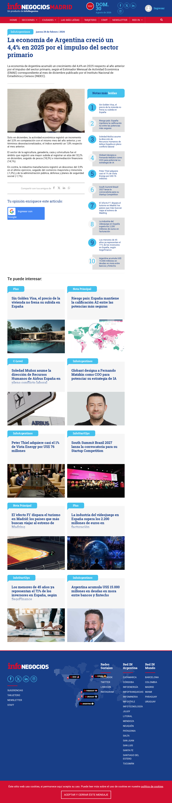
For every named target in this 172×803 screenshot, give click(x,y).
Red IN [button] (136, 19)
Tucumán (128, 763)
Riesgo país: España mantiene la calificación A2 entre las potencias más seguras (110, 124)
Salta (126, 735)
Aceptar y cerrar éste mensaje (86, 794)
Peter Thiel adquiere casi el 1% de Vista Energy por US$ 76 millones (108, 175)
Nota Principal (82, 289)
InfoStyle (129, 701)
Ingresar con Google (20, 214)
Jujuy (126, 711)
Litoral (127, 716)
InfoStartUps (81, 433)
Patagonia (129, 730)
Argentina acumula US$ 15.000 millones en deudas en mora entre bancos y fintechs (110, 262)
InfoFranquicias (133, 692)
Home (13, 19)
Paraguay (151, 696)
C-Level (18, 361)
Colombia (151, 682)
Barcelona (152, 677)
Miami (148, 692)
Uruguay (150, 701)
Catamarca (130, 677)
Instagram (107, 692)
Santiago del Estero (131, 757)
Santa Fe (128, 750)
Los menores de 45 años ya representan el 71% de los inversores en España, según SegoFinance (110, 245)
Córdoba (128, 682)
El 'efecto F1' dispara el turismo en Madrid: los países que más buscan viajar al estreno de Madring (110, 208)
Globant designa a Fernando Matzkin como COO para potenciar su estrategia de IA (110, 159)
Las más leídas (70, 19)
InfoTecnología (133, 706)
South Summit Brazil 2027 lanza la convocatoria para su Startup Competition (109, 191)
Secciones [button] (28, 19)
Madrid (149, 687)
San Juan (128, 740)
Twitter (105, 682)
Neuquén (128, 726)
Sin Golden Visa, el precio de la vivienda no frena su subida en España (110, 108)
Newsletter (119, 19)
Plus (16, 289)
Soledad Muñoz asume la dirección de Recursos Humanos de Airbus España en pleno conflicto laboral (110, 141)
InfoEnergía (130, 687)
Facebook (107, 677)
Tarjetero (90, 19)
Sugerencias (15, 690)
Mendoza (128, 721)
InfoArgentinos (20, 31)
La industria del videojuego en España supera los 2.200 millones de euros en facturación (109, 226)
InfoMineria (130, 696)
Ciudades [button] (48, 19)
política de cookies (152, 786)
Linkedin (106, 687)
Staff (104, 19)
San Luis (128, 745)
